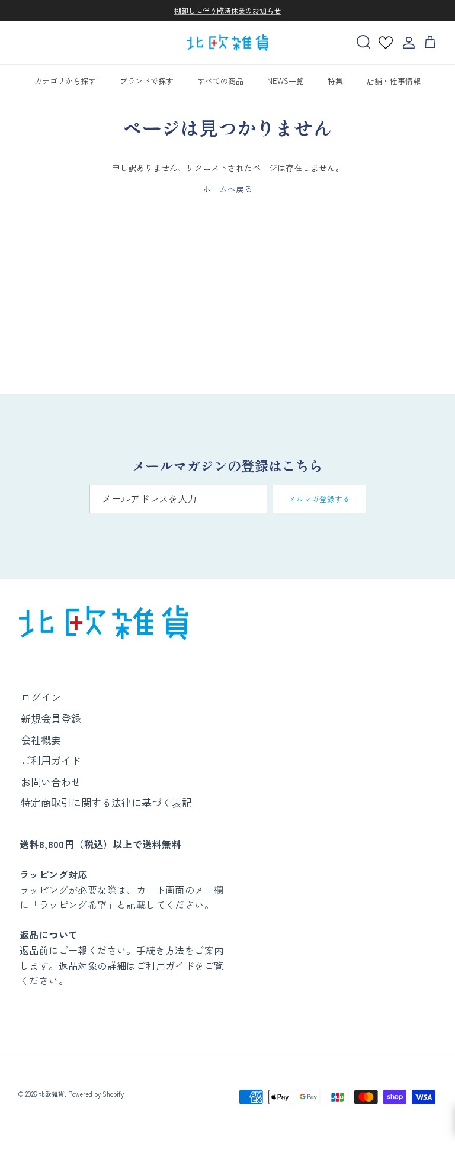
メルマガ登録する (319, 499)
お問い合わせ (51, 781)
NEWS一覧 (285, 80)
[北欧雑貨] (227, 43)
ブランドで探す (147, 80)
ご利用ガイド (51, 760)
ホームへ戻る (227, 189)
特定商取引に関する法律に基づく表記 (106, 802)
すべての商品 (220, 80)
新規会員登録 (51, 718)
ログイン (41, 697)
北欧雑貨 (52, 1094)
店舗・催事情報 (394, 80)
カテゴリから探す (65, 80)
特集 (335, 80)
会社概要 (41, 739)
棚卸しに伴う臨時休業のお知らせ (227, 10)
